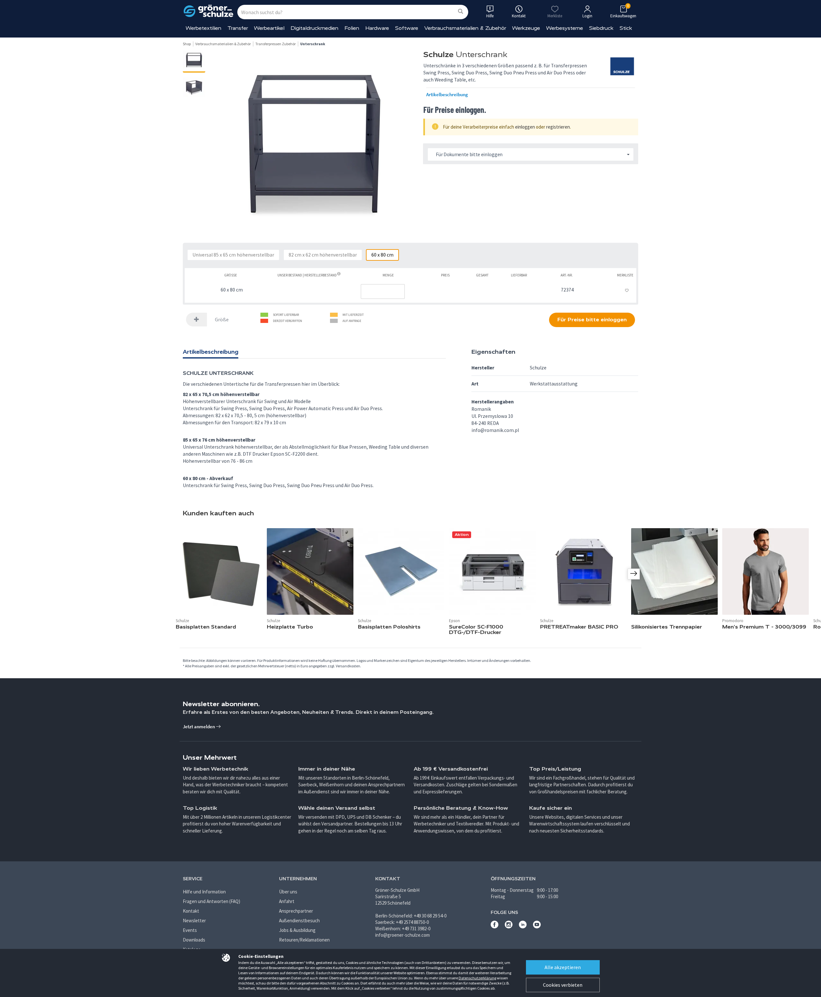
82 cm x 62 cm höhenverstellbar (323, 255)
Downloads (194, 940)
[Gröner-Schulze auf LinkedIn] (523, 927)
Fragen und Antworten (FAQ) (211, 901)
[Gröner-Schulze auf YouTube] (537, 927)
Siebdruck (601, 28)
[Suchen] (460, 12)
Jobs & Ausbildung (297, 930)
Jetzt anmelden (199, 726)
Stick (626, 28)
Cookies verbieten (562, 985)
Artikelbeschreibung (447, 94)
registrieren (558, 127)
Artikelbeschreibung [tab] (210, 352)
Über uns (288, 892)
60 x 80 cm (382, 255)
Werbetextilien (203, 28)
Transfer (237, 28)
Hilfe (490, 16)
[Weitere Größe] (196, 319)
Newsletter (194, 920)
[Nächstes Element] (634, 574)
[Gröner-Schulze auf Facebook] (494, 927)
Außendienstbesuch (299, 920)
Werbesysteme (564, 28)
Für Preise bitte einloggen (592, 320)
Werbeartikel (269, 28)
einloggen (525, 127)
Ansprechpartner (296, 911)
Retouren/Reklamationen (304, 940)
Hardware (377, 28)
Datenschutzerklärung (477, 978)
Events (190, 930)
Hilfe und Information (204, 892)
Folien (351, 28)
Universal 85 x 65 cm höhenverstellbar (233, 255)
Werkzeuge (526, 28)
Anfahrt (286, 901)
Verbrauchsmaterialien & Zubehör (465, 28)
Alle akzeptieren (563, 967)
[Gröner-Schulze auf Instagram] (508, 927)
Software (406, 28)
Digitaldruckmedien (314, 28)
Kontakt (191, 911)
